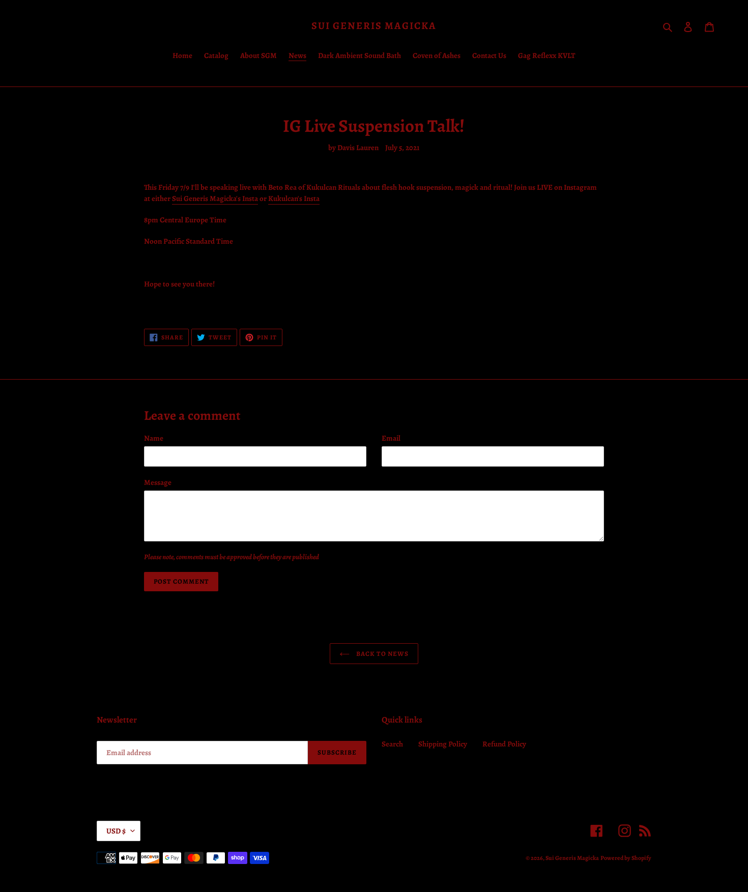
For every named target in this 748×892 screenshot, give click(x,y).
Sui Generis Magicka (374, 26)
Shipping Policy (442, 744)
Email (391, 438)
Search (392, 744)
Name (153, 438)
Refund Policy (504, 744)
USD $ (116, 831)
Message (157, 482)
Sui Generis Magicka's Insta (215, 198)
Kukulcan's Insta (294, 198)
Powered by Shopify (625, 858)
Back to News (382, 653)
